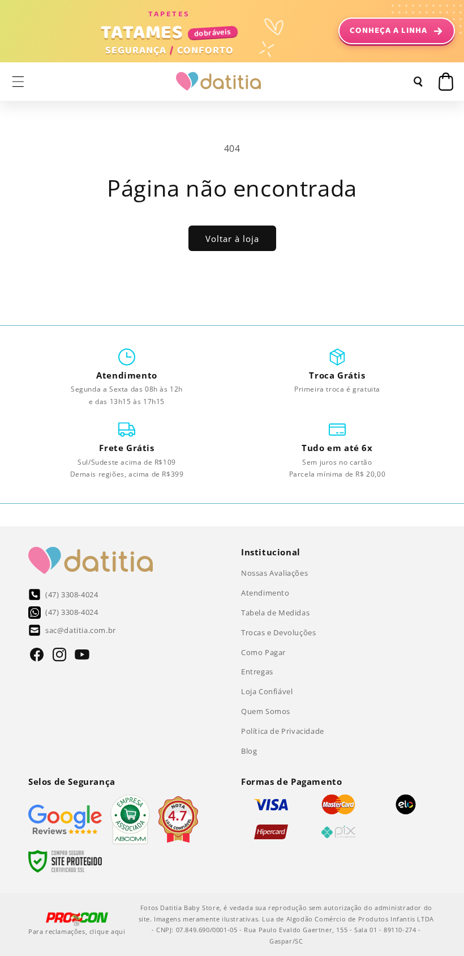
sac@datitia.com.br (80, 630)
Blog (249, 751)
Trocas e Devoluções (278, 632)
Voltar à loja (232, 238)
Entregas (257, 671)
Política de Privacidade (282, 731)
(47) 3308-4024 (71, 594)
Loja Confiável (267, 691)
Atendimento (265, 593)
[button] (18, 81)
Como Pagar (263, 652)
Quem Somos (265, 711)
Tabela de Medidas (275, 612)
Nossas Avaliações (274, 573)
